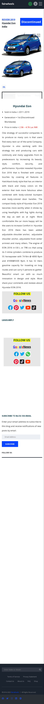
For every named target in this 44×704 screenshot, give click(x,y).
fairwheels (15, 692)
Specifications (24, 95)
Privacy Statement (30, 677)
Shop (36, 681)
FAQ (29, 681)
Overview (8, 95)
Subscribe (10, 444)
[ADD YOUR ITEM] (30, 4)
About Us (20, 681)
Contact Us (10, 681)
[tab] (8, 95)
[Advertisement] (22, 391)
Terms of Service (13, 677)
